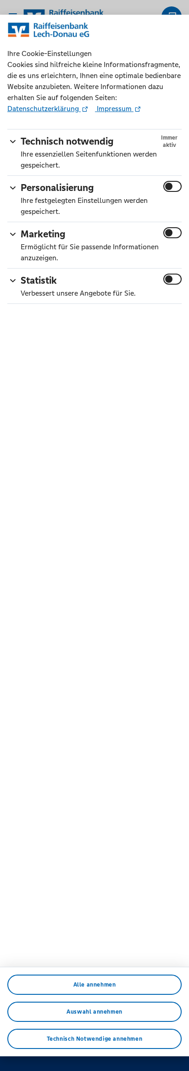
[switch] (172, 186)
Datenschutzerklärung (44, 108)
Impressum (114, 108)
